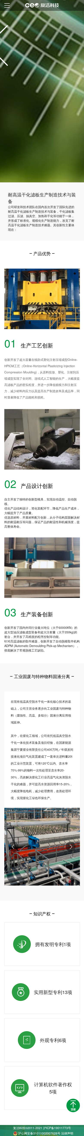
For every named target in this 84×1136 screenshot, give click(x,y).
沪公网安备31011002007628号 (39, 1133)
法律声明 (67, 1133)
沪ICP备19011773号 (57, 1128)
